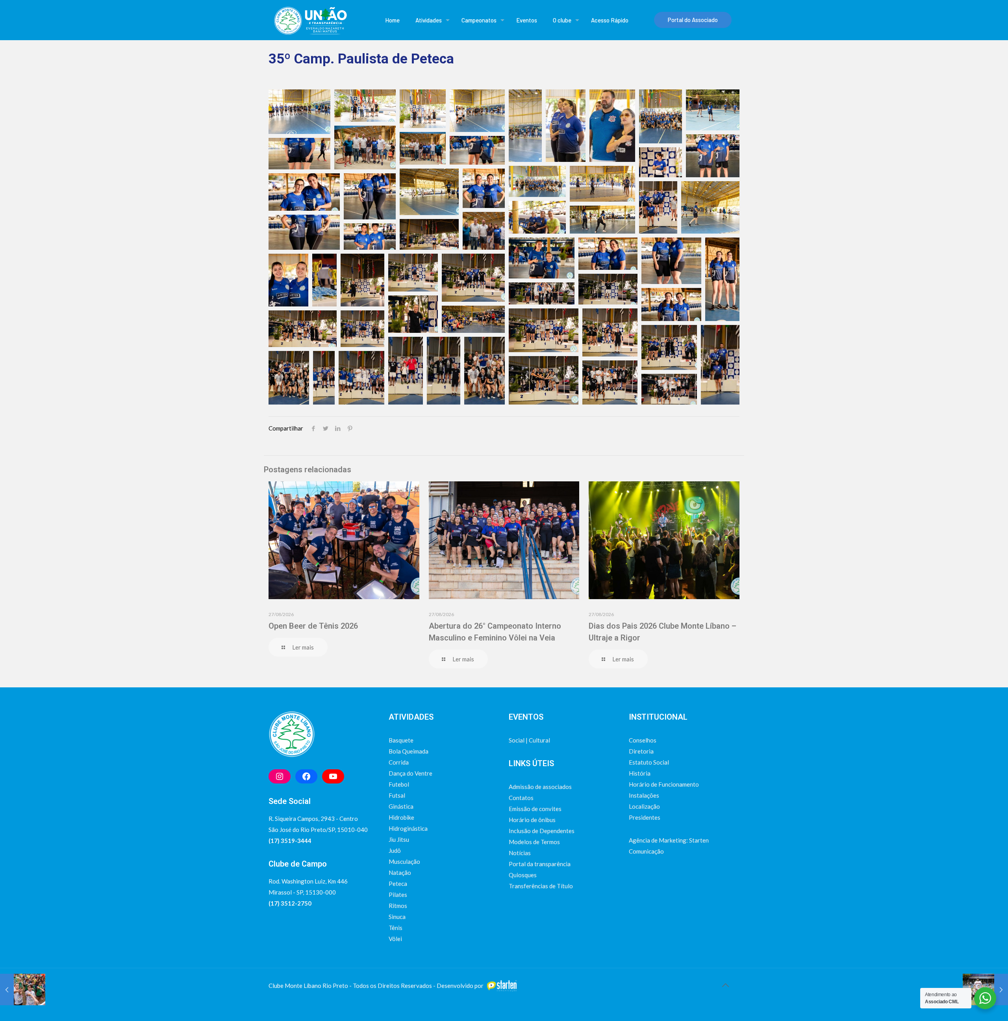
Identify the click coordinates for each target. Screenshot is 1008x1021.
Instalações (644, 795)
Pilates (398, 894)
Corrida (399, 762)
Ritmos (398, 905)
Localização (644, 806)
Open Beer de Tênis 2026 (313, 626)
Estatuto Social (649, 762)
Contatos (521, 797)
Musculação (404, 861)
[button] (299, 111)
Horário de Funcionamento (664, 784)
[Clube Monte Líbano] (310, 20)
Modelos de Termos (534, 841)
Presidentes (644, 817)
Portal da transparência (540, 863)
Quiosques (523, 874)
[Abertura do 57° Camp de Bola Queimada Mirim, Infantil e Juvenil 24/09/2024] (22, 989)
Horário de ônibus (532, 819)
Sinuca (397, 916)
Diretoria (641, 751)
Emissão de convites (535, 808)
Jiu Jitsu (399, 839)
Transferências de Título (541, 885)
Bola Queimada (408, 751)
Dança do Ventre (410, 773)
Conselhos (642, 740)
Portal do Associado (693, 19)
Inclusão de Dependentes (541, 830)
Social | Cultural (529, 740)
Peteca (398, 883)
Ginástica (401, 806)
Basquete (401, 740)
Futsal (397, 795)
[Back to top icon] (725, 984)
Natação (400, 872)
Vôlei (395, 938)
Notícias (520, 852)
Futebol (399, 784)
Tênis (395, 927)
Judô (395, 850)
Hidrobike (401, 817)
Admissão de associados (540, 786)
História (639, 773)
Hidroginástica (408, 828)
